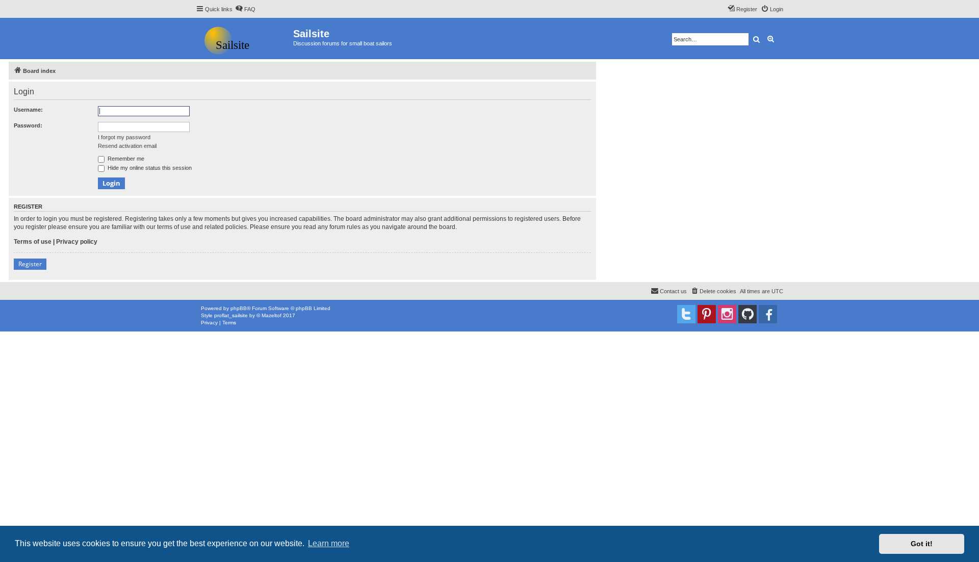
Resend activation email (127, 146)
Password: (28, 125)
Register (30, 264)
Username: (28, 110)
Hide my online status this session (149, 168)
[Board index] (244, 38)
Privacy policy (76, 241)
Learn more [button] (328, 543)
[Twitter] (686, 314)
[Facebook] (768, 314)
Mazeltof (271, 315)
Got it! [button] (922, 544)
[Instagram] (727, 314)
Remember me (125, 159)
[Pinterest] (707, 314)
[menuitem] (245, 9)
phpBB (238, 308)
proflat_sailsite (231, 315)
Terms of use (32, 241)
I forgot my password (124, 137)
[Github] (747, 314)
